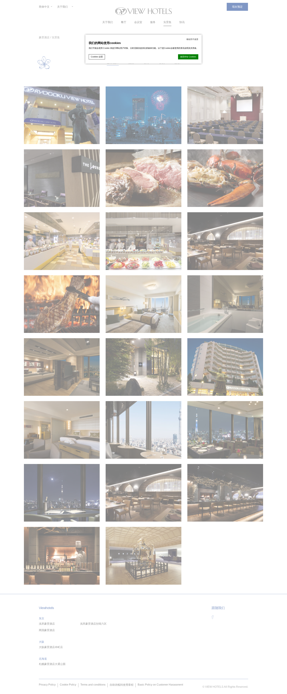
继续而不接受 (192, 39)
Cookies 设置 (97, 57)
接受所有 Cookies (188, 57)
